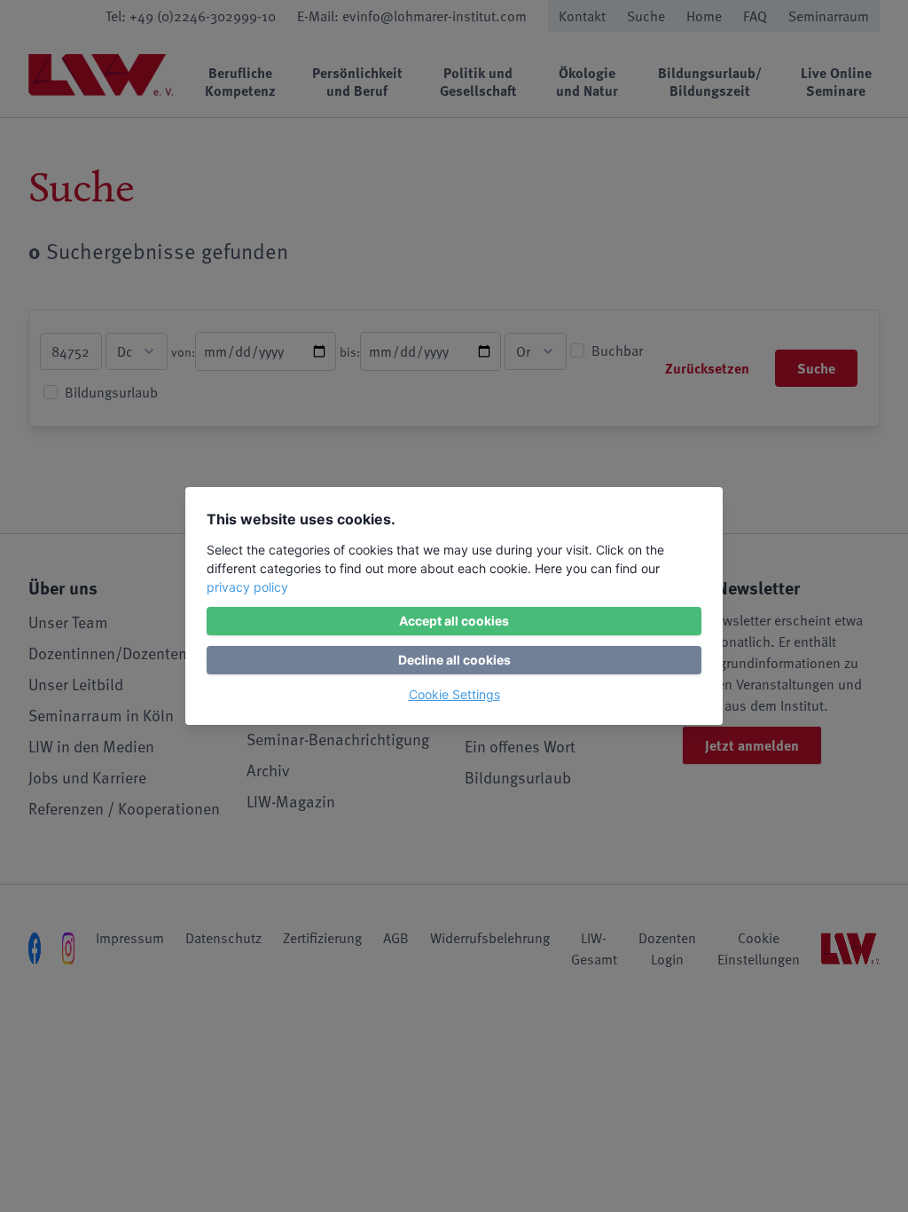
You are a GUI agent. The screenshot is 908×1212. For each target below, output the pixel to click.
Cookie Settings (454, 694)
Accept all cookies (454, 620)
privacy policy (247, 586)
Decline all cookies (454, 659)
